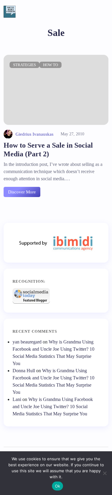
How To (50, 65)
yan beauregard (27, 341)
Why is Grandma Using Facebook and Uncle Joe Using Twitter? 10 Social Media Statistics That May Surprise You (53, 406)
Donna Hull (24, 370)
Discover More (22, 192)
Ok (57, 486)
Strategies (24, 65)
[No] (105, 473)
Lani (17, 399)
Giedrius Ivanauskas (34, 134)
